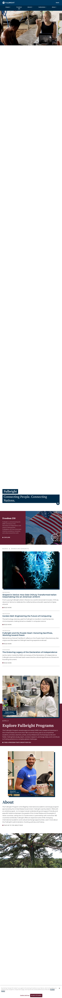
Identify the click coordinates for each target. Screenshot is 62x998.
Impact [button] (7, 7)
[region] (31, 992)
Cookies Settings (24, 995)
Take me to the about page (13, 825)
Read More (8, 607)
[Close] (59, 988)
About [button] (54, 7)
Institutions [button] (42, 7)
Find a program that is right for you (17, 742)
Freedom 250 (19, 8)
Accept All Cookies (36, 995)
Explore (7, 537)
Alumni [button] (30, 7)
